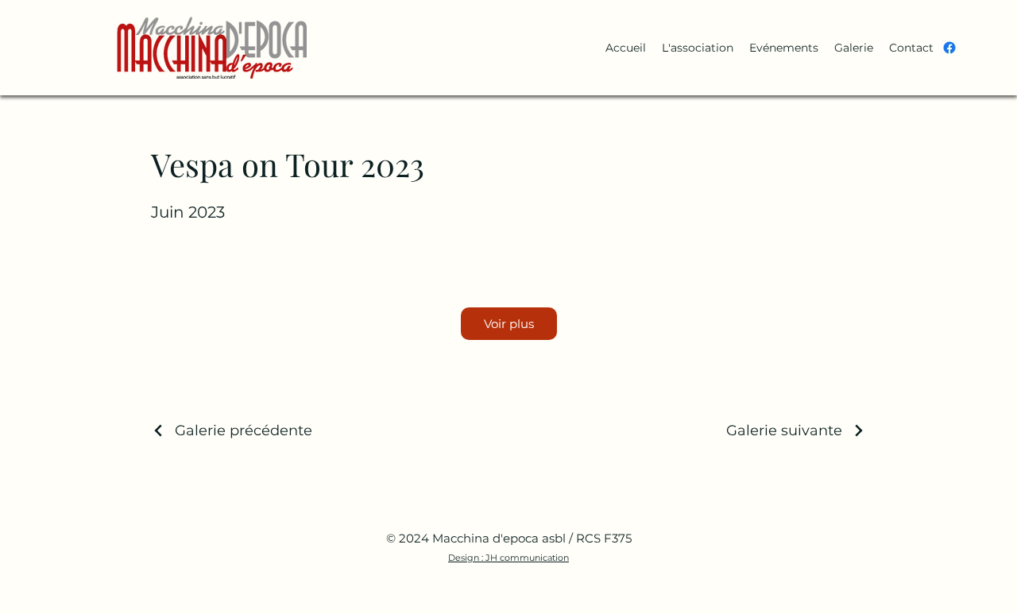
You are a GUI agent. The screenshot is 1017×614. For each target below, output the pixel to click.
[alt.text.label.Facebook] (949, 48)
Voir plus (509, 323)
